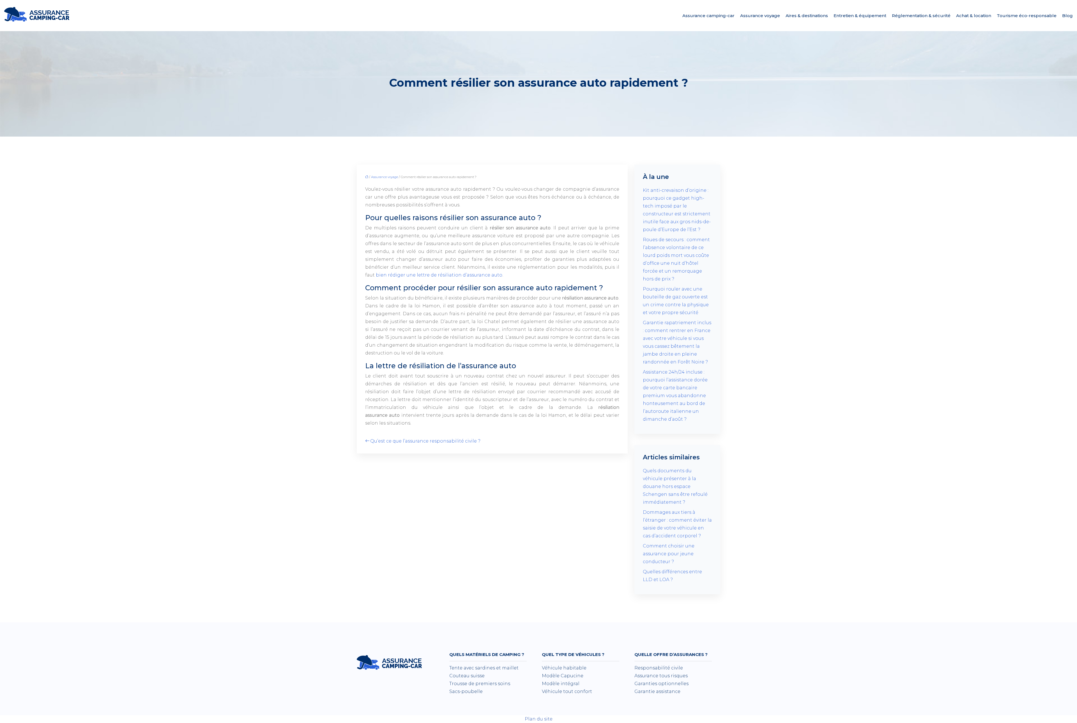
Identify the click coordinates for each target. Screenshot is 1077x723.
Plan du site (539, 719)
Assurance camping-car (708, 15)
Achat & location (973, 15)
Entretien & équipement (860, 15)
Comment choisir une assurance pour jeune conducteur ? (668, 553)
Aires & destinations (807, 15)
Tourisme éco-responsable (1027, 15)
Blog (1067, 15)
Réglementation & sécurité (921, 15)
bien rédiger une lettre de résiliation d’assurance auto (439, 275)
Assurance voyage (760, 15)
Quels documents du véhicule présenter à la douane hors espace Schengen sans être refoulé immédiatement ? (675, 486)
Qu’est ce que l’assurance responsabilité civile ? (425, 441)
